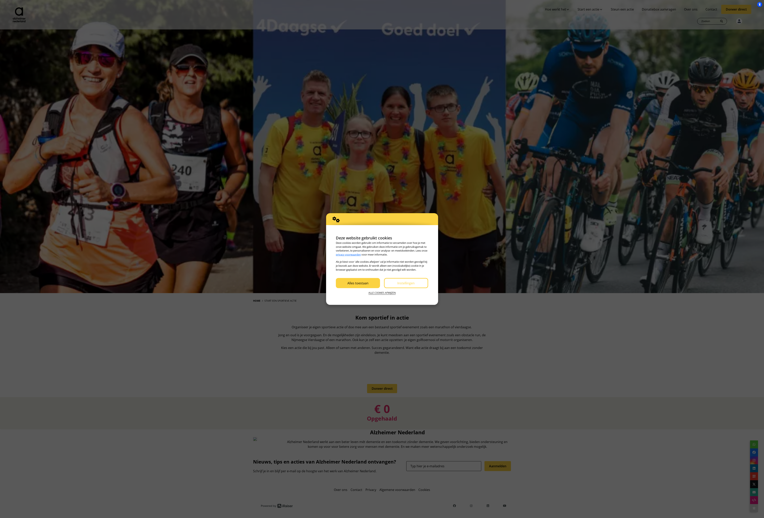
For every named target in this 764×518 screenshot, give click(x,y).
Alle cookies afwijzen (382, 292)
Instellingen (406, 283)
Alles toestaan (357, 283)
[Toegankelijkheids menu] (759, 4)
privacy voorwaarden (348, 254)
